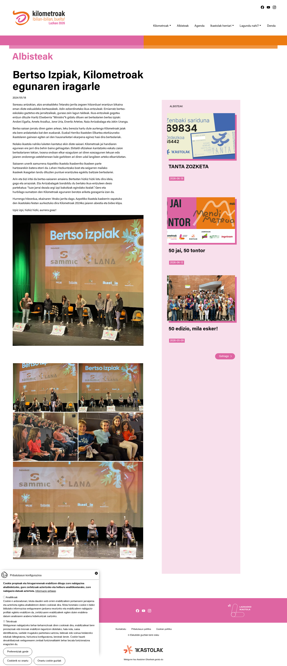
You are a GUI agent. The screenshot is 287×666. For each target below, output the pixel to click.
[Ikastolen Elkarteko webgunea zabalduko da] (143, 650)
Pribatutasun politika (141, 628)
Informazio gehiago (45, 591)
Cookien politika (164, 628)
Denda (271, 26)
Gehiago (224, 356)
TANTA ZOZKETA (189, 167)
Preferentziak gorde (17, 651)
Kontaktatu (121, 628)
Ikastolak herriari (220, 26)
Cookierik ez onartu (17, 660)
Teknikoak (11, 621)
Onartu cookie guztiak (49, 660)
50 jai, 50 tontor (187, 251)
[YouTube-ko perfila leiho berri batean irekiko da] (268, 7)
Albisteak (183, 26)
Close (96, 573)
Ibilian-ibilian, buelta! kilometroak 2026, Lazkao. (39, 9)
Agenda (199, 26)
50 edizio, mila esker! (193, 329)
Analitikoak (12, 597)
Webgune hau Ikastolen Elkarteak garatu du (143, 659)
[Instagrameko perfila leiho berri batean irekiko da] (274, 7)
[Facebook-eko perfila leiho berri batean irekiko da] (262, 7)
